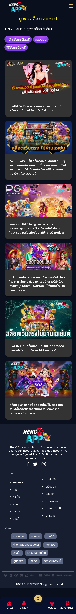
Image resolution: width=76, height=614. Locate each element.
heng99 (50, 545)
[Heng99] (29, 7)
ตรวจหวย (19, 536)
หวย (15, 490)
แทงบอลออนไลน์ (36, 553)
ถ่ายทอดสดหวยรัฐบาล (26, 545)
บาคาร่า (17, 511)
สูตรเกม (50, 516)
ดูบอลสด (41, 39)
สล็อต (16, 504)
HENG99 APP (13, 28)
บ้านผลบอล (52, 501)
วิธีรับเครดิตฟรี (16, 47)
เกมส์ (16, 519)
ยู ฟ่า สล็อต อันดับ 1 (39, 28)
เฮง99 (50, 536)
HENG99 (18, 482)
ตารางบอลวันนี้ (52, 561)
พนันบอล (51, 487)
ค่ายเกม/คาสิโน (54, 508)
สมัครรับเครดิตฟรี (18, 39)
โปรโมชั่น (51, 479)
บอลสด (50, 494)
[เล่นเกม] (38, 598)
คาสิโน (16, 497)
